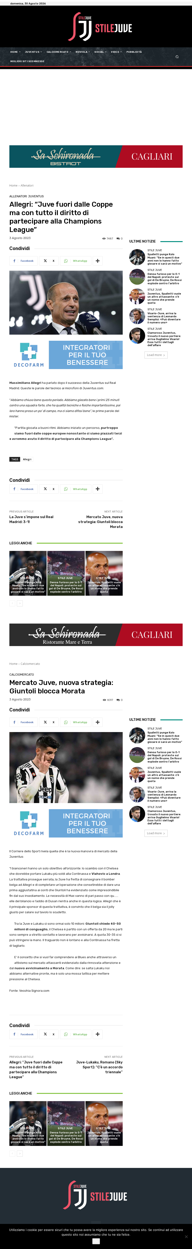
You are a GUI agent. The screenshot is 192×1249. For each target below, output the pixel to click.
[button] (177, 56)
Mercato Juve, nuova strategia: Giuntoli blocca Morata (100, 522)
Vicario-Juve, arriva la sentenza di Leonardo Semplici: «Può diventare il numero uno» (164, 318)
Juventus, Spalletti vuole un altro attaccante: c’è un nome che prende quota (104, 587)
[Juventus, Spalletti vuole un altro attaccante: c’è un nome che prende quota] (104, 573)
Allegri (27, 459)
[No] (186, 1236)
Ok (96, 1241)
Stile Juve (27, 578)
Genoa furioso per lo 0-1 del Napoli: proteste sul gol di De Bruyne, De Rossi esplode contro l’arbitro (66, 587)
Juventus (36, 196)
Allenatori (27, 185)
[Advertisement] (96, 104)
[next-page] (20, 603)
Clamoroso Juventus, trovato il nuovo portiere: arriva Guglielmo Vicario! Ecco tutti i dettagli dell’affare (164, 339)
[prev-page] (12, 603)
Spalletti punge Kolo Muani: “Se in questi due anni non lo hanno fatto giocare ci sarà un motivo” (28, 587)
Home (13, 185)
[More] (98, 261)
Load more (154, 355)
